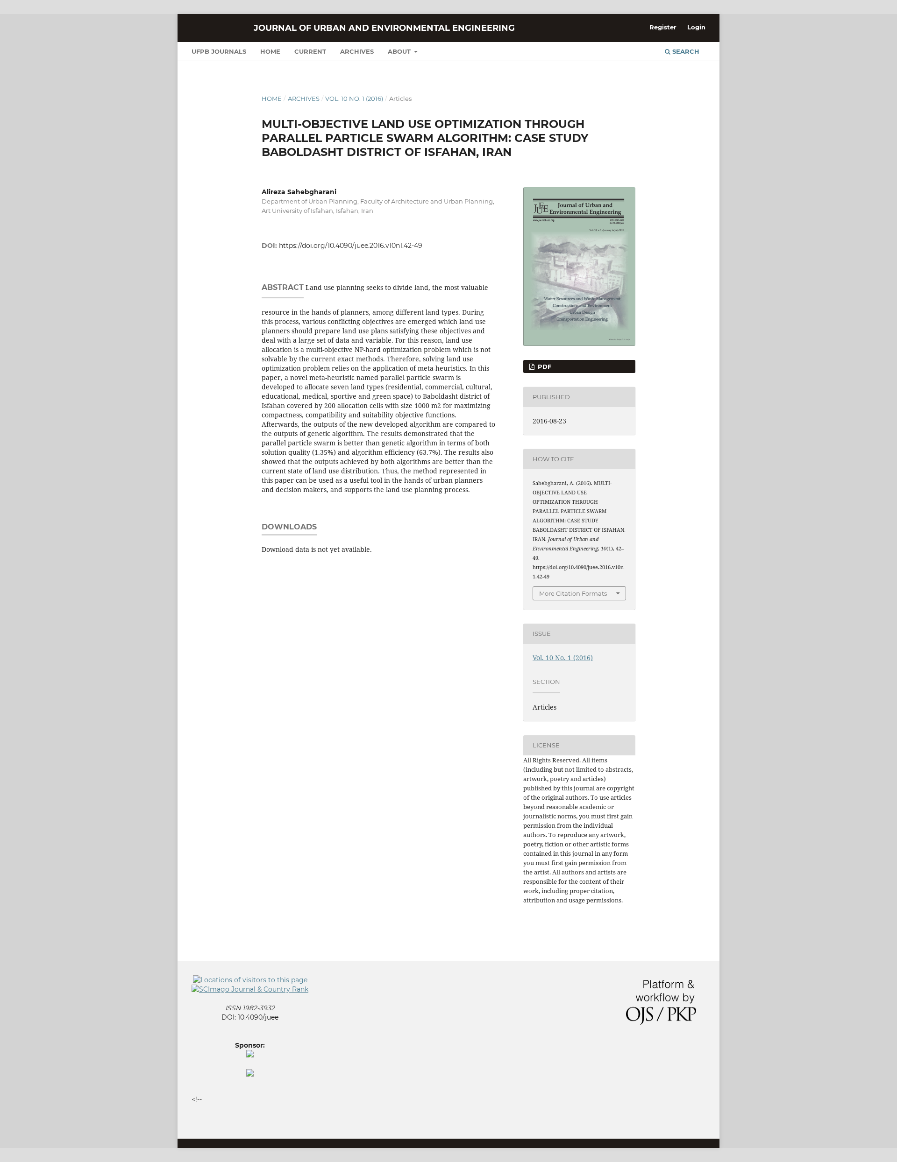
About (400, 51)
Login (696, 27)
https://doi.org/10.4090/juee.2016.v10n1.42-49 (350, 245)
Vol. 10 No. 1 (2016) (354, 98)
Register (662, 27)
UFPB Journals (219, 51)
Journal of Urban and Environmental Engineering (384, 28)
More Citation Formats (573, 593)
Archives (357, 51)
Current (310, 51)
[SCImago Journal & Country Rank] (250, 989)
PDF (543, 366)
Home (270, 51)
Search (684, 51)
